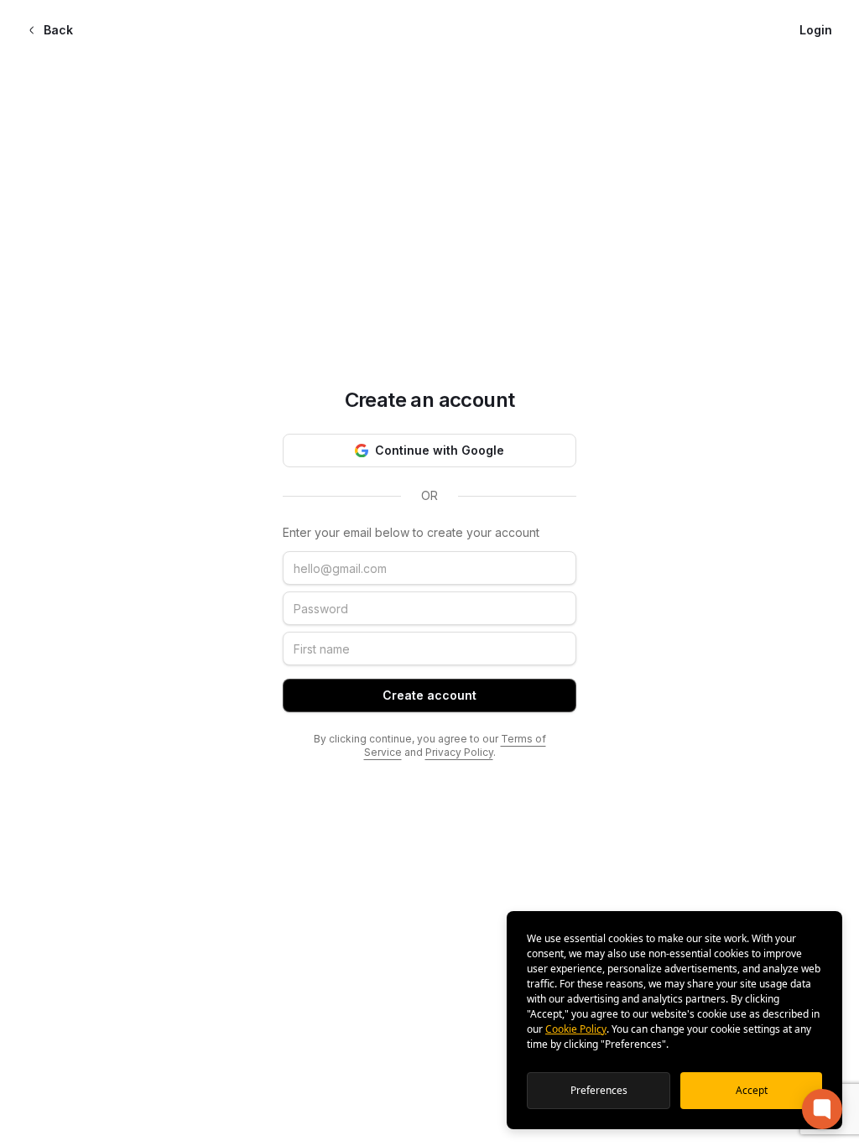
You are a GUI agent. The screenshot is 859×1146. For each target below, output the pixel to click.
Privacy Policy (459, 752)
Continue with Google (439, 450)
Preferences (598, 1090)
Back (58, 30)
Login (815, 30)
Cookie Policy (576, 1029)
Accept (752, 1090)
